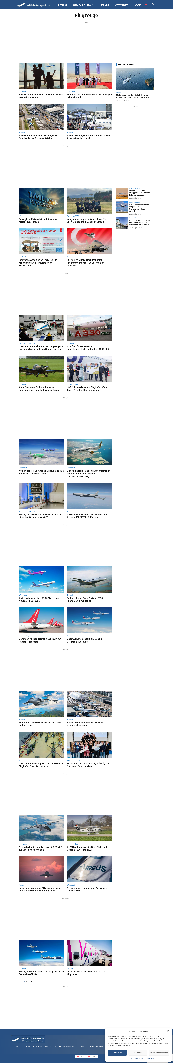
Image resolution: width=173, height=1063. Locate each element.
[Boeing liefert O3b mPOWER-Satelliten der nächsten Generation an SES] (41, 496)
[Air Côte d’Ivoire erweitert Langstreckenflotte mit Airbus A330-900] (89, 328)
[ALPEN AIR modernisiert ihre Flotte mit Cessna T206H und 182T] (89, 828)
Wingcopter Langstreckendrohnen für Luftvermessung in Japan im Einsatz (86, 220)
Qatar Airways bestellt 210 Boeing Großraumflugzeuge (84, 640)
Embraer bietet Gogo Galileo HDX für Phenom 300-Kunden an (85, 599)
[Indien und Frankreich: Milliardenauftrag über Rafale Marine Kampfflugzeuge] (41, 869)
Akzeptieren (117, 1053)
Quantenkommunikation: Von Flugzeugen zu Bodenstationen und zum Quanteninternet (41, 348)
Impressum (150, 1058)
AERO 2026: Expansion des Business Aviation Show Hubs (85, 724)
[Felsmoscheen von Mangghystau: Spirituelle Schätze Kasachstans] (122, 193)
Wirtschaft (71, 92)
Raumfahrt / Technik (27, 343)
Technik (70, 595)
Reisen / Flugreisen (74, 384)
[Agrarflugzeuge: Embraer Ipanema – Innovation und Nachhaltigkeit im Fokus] (41, 369)
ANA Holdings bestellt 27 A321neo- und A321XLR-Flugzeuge (39, 599)
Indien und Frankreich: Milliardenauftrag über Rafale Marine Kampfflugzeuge (39, 889)
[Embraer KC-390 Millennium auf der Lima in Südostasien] (41, 704)
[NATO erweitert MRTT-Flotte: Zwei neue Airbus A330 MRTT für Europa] (89, 496)
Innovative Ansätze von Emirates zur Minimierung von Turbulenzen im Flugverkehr (38, 263)
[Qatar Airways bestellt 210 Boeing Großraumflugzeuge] (89, 620)
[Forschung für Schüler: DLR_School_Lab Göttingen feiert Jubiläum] (89, 745)
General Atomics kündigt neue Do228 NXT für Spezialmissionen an (40, 848)
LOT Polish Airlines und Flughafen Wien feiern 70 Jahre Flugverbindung (87, 388)
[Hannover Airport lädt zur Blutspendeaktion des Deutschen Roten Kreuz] (122, 223)
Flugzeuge (23, 844)
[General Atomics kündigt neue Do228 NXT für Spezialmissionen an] (41, 828)
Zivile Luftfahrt (73, 844)
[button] (168, 1031)
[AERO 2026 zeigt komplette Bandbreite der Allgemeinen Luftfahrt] (89, 117)
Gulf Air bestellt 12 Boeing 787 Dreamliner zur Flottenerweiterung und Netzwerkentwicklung (88, 473)
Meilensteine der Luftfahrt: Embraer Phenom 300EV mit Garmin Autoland (132, 96)
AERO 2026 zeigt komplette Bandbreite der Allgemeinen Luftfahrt (89, 137)
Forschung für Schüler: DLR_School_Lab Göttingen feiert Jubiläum (88, 765)
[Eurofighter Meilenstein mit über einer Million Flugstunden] (41, 201)
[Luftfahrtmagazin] (36, 4)
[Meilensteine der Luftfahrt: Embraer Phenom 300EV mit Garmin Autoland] (135, 79)
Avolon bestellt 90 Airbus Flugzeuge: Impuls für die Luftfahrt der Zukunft (41, 472)
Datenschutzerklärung (136, 1058)
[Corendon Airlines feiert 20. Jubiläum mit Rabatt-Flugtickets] (41, 620)
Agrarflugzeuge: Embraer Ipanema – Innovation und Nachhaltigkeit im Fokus (39, 388)
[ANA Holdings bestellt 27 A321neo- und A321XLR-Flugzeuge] (41, 579)
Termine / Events (134, 218)
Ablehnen (138, 1053)
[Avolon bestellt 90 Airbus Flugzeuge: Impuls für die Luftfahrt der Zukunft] (41, 452)
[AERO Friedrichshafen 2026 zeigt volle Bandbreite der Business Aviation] (41, 117)
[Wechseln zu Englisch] (146, 4)
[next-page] (24, 981)
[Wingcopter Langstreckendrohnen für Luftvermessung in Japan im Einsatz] (89, 201)
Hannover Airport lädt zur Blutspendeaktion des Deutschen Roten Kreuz (140, 222)
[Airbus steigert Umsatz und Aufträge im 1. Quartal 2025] (89, 869)
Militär (21, 216)
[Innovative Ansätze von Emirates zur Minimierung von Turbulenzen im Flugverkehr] (41, 241)
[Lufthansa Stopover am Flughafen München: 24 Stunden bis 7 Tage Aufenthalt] (122, 207)
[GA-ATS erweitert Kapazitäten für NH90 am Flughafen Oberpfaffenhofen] (41, 745)
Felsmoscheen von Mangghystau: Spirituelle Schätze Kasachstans (139, 193)
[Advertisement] (86, 41)
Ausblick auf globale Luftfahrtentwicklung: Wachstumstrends (41, 96)
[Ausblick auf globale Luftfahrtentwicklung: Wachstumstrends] (41, 76)
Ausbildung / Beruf (74, 760)
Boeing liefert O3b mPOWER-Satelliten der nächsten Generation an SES (40, 516)
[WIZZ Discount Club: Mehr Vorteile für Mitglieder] (89, 953)
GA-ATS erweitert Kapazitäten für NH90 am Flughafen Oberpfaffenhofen (41, 765)
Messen (22, 132)
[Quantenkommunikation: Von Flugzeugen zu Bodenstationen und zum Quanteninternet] (41, 328)
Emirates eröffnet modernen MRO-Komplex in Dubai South (89, 96)
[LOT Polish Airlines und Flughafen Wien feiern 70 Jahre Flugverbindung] (89, 369)
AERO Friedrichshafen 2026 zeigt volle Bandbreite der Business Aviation (38, 137)
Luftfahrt (22, 92)
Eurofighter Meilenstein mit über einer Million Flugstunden (38, 220)
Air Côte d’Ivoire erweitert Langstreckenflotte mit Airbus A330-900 (88, 348)
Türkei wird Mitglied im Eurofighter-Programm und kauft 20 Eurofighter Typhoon (85, 263)
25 (23, 981)
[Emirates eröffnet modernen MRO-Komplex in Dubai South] (89, 76)
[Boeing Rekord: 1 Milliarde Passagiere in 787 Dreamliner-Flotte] (41, 953)
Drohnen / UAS (73, 216)
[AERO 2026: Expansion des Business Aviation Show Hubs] (89, 704)
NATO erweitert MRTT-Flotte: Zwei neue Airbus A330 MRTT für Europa (87, 516)
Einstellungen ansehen (159, 1053)
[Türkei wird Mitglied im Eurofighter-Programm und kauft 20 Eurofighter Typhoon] (89, 241)
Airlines (70, 636)
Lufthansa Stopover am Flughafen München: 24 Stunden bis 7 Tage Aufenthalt (139, 208)
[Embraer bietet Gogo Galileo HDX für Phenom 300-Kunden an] (89, 579)
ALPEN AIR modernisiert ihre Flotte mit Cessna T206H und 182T (87, 848)
